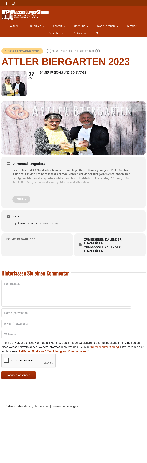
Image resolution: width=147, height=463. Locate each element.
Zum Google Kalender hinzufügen (102, 249)
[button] (97, 33)
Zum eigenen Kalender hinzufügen (103, 241)
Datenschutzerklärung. (105, 347)
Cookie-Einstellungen (65, 406)
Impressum (42, 406)
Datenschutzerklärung (19, 406)
